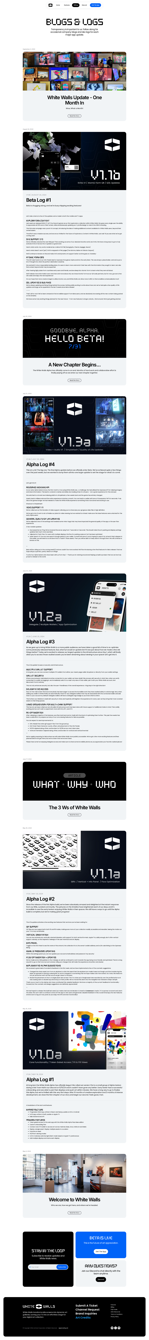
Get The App (95, 5)
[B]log (76, 5)
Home (58, 5)
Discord (84, 5)
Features (67, 5)
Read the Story (74, 116)
